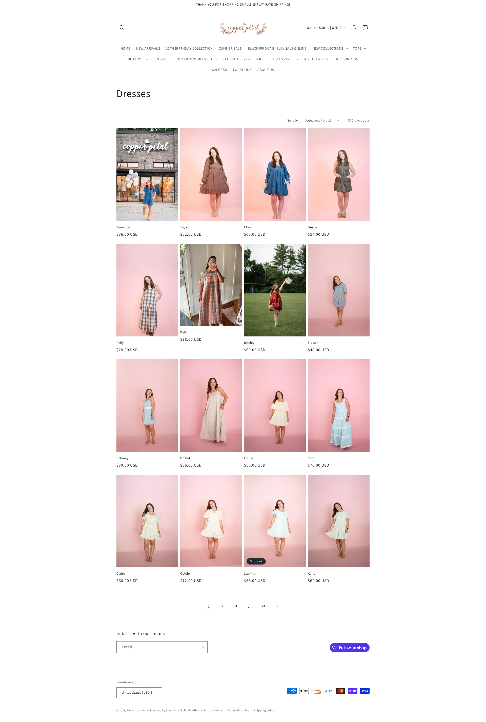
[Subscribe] (201, 647)
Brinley (249, 343)
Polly (120, 343)
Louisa (249, 458)
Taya (183, 227)
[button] (122, 27)
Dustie (312, 227)
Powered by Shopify (163, 710)
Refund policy (190, 710)
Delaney (122, 458)
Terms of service (238, 710)
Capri (312, 458)
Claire (120, 574)
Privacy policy (213, 710)
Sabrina (250, 574)
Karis (311, 574)
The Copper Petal (138, 710)
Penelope (123, 227)
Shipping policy (264, 710)
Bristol (185, 458)
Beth (183, 332)
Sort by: (293, 120)
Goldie (185, 574)
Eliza (247, 227)
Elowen (313, 343)
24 (263, 606)
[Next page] (277, 606)
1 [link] (209, 606)
